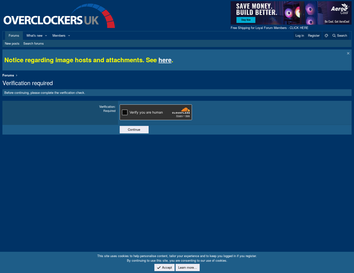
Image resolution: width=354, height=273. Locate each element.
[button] (46, 35)
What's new (34, 35)
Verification (107, 106)
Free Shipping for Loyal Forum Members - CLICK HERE (269, 27)
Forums (14, 35)
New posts (12, 43)
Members (59, 35)
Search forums (33, 43)
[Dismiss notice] (348, 53)
